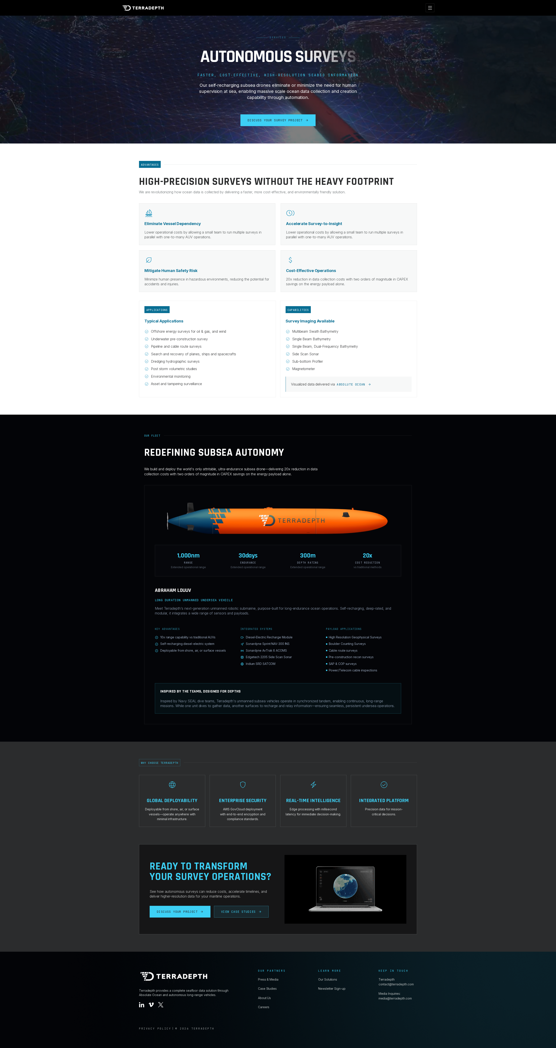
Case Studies (267, 988)
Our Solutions (327, 979)
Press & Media (268, 979)
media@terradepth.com (395, 998)
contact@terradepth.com (396, 984)
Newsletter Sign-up (331, 988)
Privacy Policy (155, 1028)
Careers (263, 1007)
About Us (264, 998)
